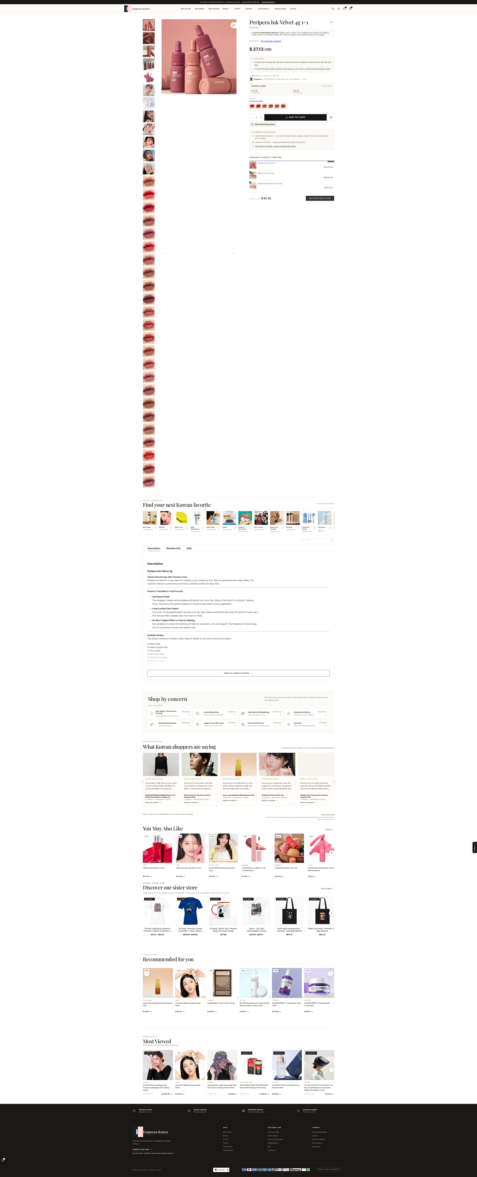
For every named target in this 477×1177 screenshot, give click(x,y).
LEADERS (275, 1000)
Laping (210, 1082)
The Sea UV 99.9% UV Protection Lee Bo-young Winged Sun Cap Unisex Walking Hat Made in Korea (318, 1087)
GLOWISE (275, 1082)
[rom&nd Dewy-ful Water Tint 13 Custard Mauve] (256, 848)
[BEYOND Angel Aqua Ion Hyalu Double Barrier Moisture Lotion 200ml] (255, 983)
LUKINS (145, 1082)
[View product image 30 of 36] (149, 403)
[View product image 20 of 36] (149, 273)
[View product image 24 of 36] (149, 325)
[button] (154, 859)
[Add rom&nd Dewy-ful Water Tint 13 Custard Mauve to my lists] (259, 859)
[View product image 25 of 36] (149, 338)
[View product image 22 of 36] (149, 299)
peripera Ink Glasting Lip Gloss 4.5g (270, 183)
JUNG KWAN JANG (246, 1082)
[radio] (252, 106)
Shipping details (268, 2)
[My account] (338, 8)
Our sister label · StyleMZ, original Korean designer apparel (153, 1153)
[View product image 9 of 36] (149, 129)
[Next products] (330, 973)
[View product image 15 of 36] (149, 208)
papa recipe (147, 1000)
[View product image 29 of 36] (149, 390)
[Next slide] (334, 782)
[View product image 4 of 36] (149, 64)
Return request (273, 1136)
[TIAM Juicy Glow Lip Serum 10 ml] (190, 848)
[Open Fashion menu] (253, 8)
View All (328, 830)
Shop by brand (228, 1150)
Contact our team (141, 1149)
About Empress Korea (319, 1132)
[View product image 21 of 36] (149, 286)
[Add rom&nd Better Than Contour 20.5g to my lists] (225, 994)
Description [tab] (154, 548)
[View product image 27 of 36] (149, 364)
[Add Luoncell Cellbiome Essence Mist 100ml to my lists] (193, 994)
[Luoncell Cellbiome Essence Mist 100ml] (190, 983)
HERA (145, 865)
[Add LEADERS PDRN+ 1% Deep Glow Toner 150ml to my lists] (289, 994)
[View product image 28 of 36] (149, 377)
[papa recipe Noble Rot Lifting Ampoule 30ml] (158, 983)
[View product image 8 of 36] (149, 116)
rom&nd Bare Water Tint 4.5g (286, 868)
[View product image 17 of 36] (149, 234)
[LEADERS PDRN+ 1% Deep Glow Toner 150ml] (287, 983)
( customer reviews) (270, 41)
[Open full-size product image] (234, 25)
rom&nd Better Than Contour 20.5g (221, 1003)
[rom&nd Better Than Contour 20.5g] (222, 983)
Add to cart (297, 117)
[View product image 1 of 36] (149, 25)
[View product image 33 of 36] (149, 442)
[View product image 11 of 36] (149, 155)
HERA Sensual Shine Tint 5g (153, 868)
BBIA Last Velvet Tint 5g (266, 173)
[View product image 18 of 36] (149, 247)
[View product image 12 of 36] (149, 168)
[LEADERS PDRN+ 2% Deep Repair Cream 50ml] (319, 983)
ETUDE (310, 865)
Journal (293, 9)
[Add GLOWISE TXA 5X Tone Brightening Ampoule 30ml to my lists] (289, 1076)
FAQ (269, 1147)
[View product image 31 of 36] (149, 416)
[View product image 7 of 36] (149, 103)
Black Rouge (214, 865)
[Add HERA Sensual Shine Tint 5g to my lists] (160, 859)
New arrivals (227, 1132)
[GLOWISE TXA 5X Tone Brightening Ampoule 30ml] (287, 1065)
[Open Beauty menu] (230, 8)
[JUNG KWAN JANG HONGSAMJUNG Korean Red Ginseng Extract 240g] (255, 1065)
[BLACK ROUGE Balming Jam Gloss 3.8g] (223, 848)
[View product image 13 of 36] (149, 182)
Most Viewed (213, 9)
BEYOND (243, 1000)
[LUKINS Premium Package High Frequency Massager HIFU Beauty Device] (158, 1065)
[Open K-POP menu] (241, 8)
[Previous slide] (143, 782)
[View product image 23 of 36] (149, 312)
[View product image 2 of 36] (149, 38)
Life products (227, 1147)
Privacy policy (317, 1143)
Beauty (225, 9)
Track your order (273, 1132)
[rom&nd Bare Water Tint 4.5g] (289, 848)
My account (316, 1147)
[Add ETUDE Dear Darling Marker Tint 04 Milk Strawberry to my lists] (325, 859)
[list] (238, 523)
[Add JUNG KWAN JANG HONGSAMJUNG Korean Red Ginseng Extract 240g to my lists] (257, 1076)
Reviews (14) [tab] (173, 548)
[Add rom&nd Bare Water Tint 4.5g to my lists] (292, 859)
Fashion (249, 9)
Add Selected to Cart (320, 198)
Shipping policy (273, 1143)
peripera (253, 28)
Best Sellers (199, 9)
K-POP (237, 9)
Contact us (271, 1150)
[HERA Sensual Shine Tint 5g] (157, 848)
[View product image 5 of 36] (149, 77)
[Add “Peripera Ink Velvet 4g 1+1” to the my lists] (331, 117)
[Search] (333, 8)
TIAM (177, 865)
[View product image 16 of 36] (149, 221)
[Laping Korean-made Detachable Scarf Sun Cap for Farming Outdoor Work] (222, 1065)
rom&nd (245, 865)
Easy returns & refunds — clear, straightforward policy (275, 146)
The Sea (307, 1082)
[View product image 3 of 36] (149, 51)
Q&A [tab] (189, 548)
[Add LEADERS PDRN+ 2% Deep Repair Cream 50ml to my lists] (322, 994)
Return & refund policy (275, 1139)
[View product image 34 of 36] (149, 455)
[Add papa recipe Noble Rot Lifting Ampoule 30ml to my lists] (160, 994)
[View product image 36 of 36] (149, 481)
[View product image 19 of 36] (149, 260)
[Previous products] (146, 973)
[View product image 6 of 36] (149, 90)
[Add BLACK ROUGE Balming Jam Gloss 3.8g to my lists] (226, 859)
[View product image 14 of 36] (149, 195)
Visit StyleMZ (327, 889)
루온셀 (177, 1000)
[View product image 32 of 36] (149, 429)
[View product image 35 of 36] (149, 468)
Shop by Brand (280, 9)
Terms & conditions (318, 1139)
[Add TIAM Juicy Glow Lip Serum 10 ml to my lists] (193, 859)
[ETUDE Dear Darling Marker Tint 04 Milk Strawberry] (322, 848)
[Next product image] (234, 253)
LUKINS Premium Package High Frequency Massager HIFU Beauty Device (156, 1087)
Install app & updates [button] (328, 1169)
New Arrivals (186, 9)
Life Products (263, 9)
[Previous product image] (165, 253)
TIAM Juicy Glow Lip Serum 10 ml (188, 868)
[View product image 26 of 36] (149, 351)
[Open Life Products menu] (270, 8)
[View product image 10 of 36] (149, 142)
